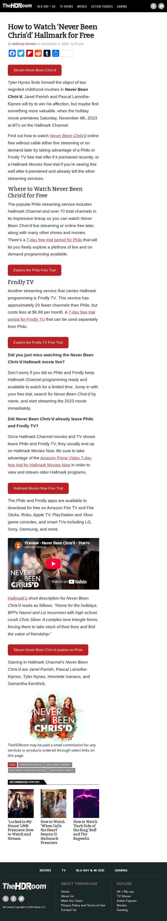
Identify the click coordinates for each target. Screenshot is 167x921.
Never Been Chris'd (61, 770)
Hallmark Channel (58, 764)
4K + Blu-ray (125, 891)
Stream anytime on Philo (48, 650)
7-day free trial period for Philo (54, 240)
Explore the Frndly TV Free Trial (38, 342)
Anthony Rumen (24, 43)
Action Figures (102, 6)
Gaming (122, 6)
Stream (34, 70)
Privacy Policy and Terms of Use (83, 905)
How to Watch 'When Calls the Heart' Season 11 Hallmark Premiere (53, 832)
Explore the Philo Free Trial (34, 270)
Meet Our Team (72, 900)
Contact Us (68, 910)
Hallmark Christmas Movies (28, 770)
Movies (82, 6)
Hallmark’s (17, 598)
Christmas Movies (31, 764)
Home (65, 891)
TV (64, 870)
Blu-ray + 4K (46, 6)
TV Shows (66, 6)
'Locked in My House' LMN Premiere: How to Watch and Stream (20, 830)
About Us (67, 896)
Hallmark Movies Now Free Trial (38, 488)
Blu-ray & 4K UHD (90, 870)
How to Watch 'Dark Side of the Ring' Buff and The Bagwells (85, 830)
